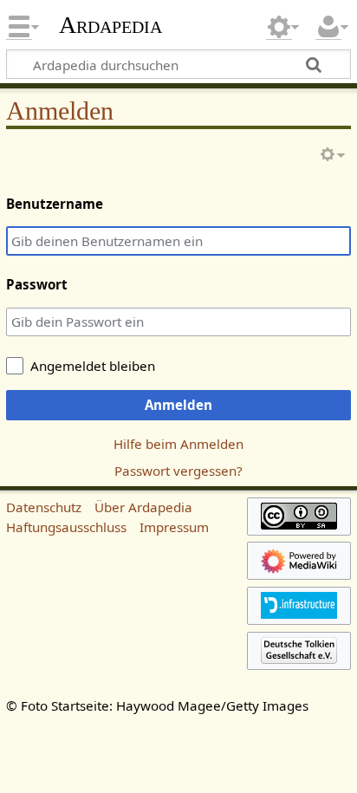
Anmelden (178, 404)
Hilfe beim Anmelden (178, 443)
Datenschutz (43, 507)
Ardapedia (110, 25)
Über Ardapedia (143, 507)
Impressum (174, 527)
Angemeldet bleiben (92, 365)
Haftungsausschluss (66, 527)
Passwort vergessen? (178, 470)
